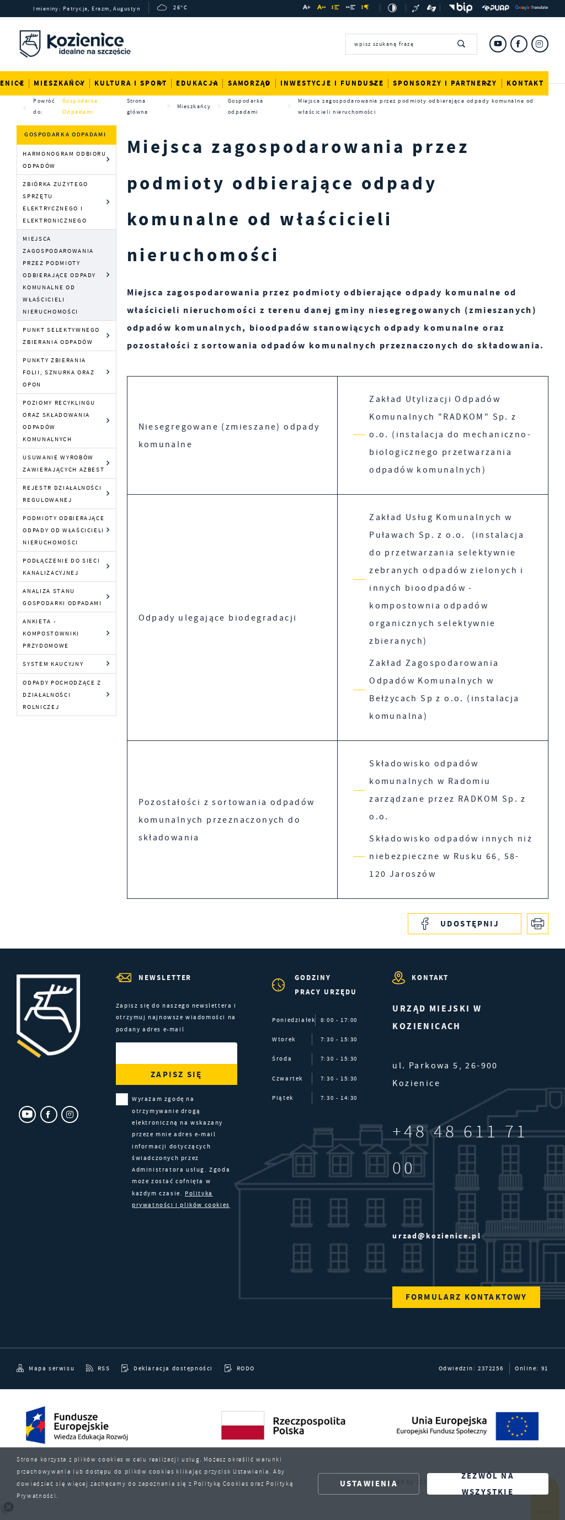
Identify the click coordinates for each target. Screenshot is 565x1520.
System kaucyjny (53, 664)
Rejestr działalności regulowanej (62, 494)
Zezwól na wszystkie (487, 1484)
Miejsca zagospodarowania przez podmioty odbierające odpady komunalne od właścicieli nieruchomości (59, 275)
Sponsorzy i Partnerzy (445, 83)
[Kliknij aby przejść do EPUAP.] (495, 7)
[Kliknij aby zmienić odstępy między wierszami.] (336, 8)
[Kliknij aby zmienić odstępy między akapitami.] (365, 8)
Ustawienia (369, 1483)
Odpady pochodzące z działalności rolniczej (62, 695)
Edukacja (197, 83)
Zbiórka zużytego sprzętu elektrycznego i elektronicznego (55, 202)
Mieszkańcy (59, 83)
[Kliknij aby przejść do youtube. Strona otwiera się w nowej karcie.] (498, 43)
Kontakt (525, 83)
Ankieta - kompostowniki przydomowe (51, 633)
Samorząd (249, 83)
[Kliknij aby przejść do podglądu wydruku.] (537, 924)
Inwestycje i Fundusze (332, 83)
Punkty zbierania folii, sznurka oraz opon (58, 372)
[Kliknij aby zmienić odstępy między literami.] (321, 8)
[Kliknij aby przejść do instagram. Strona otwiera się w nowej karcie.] (539, 43)
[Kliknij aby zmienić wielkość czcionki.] (307, 8)
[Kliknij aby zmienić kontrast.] (393, 8)
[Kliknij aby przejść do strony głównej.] (75, 46)
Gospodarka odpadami (80, 106)
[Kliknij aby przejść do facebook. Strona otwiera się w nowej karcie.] (518, 43)
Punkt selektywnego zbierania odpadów (61, 336)
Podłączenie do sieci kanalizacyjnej (61, 566)
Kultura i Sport (130, 83)
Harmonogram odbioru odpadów (64, 160)
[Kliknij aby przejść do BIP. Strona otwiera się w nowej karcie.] (458, 7)
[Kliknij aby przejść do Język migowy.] (431, 8)
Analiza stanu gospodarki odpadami (62, 597)
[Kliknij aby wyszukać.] (461, 44)
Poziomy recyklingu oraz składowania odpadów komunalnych (59, 421)
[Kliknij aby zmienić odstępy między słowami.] (351, 8)
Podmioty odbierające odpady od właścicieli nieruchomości (63, 530)
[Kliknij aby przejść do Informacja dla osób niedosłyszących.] (417, 8)
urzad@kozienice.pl (436, 1236)
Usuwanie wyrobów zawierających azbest (63, 463)
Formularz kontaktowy (466, 1296)
